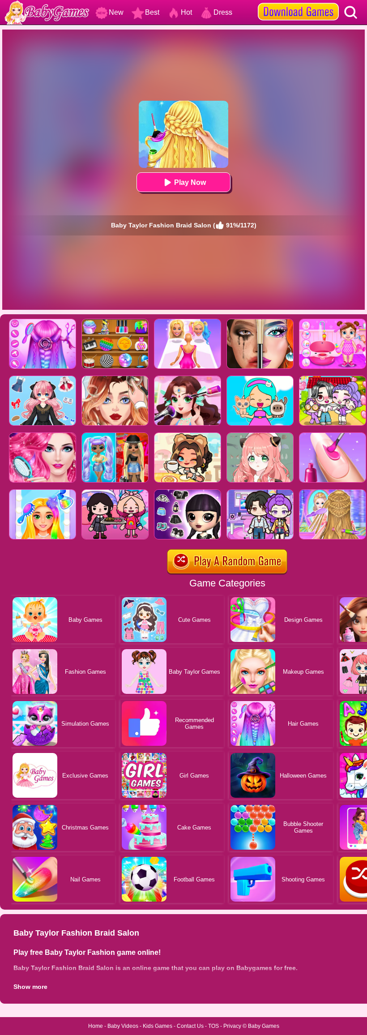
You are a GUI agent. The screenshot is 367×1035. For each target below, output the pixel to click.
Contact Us (190, 1026)
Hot (186, 12)
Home (95, 1026)
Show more (30, 986)
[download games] (298, 3)
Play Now (190, 182)
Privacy (232, 1026)
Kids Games (157, 1026)
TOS (213, 1026)
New (116, 12)
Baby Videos (122, 1026)
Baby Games (263, 1026)
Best (152, 12)
